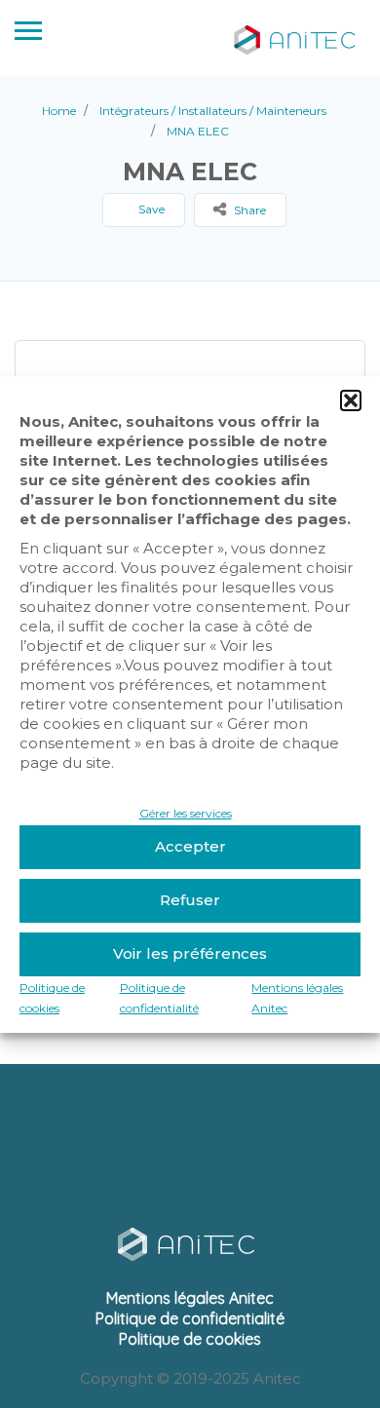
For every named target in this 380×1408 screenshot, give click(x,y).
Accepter (190, 846)
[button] (351, 400)
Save (150, 209)
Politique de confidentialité (190, 1318)
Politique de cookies (190, 1339)
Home (59, 110)
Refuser (190, 900)
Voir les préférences (190, 953)
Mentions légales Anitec (190, 1298)
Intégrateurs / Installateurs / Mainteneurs (212, 110)
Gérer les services (185, 813)
